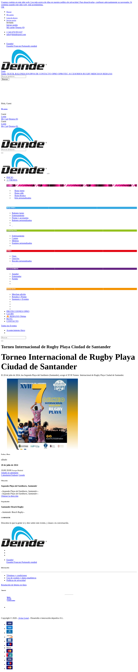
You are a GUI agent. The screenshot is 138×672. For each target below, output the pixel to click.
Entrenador (16, 276)
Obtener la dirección (9, 496)
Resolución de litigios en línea (14, 585)
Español (10, 46)
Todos (3, 74)
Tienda (8, 599)
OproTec (15, 258)
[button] (9, 44)
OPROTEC (63, 74)
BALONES (20, 74)
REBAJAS (107, 74)
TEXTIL (11, 74)
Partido (15, 279)
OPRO (55, 74)
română (34, 46)
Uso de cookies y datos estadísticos (21, 578)
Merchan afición (19, 294)
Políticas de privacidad (16, 580)
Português (26, 46)
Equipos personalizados (22, 243)
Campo (15, 238)
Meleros (15, 241)
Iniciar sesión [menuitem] (12, 25)
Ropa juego (19, 190)
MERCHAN (97, 74)
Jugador (15, 274)
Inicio (9, 597)
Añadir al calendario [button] (9, 473)
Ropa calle (19, 193)
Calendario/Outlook (9, 475)
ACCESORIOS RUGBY (80, 74)
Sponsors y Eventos (20, 299)
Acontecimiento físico (15, 330)
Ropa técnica (20, 195)
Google (21, 475)
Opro (14, 256)
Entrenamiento (18, 215)
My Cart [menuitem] (4, 119)
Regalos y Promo (19, 297)
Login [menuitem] (3, 116)
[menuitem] (9, 177)
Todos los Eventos (9, 326)
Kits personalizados (23, 198)
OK (2, 7)
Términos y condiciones (16, 575)
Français (18, 46)
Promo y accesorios (20, 218)
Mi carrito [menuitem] (10, 27)
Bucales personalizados (22, 261)
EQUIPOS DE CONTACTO (39, 74)
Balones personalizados (22, 220)
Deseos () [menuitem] (20, 27)
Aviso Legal (23, 618)
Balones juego (18, 213)
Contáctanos (11, 600)
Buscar (5, 79)
